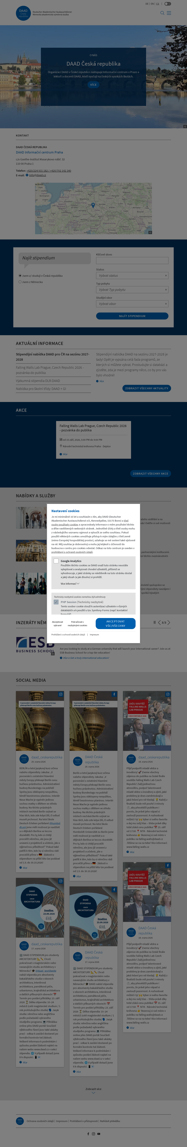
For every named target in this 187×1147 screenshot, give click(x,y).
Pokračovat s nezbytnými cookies (77, 623)
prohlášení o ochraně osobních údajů (72, 552)
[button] (96, 584)
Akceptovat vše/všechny (115, 623)
